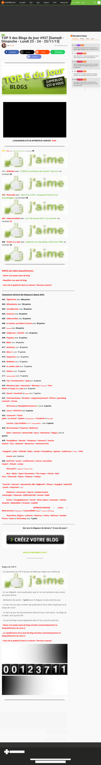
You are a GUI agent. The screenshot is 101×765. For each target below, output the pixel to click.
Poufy (12, 45)
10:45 (86, 82)
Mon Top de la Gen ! (19, 151)
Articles (82, 38)
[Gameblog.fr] (8, 2)
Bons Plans (64, 2)
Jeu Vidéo (22, 2)
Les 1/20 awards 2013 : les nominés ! (41, 218)
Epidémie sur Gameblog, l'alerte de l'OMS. (44, 242)
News (87, 38)
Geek (38, 2)
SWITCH (78, 2)
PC (73, 2)
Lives (92, 38)
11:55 (86, 47)
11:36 (86, 55)
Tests (54, 2)
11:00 (86, 64)
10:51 (85, 73)
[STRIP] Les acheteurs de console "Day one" (40, 171)
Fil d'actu (75, 38)
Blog (3, 35)
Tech (30, 2)
